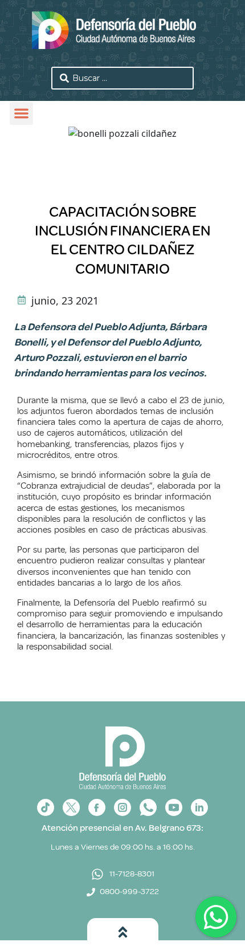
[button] (21, 113)
